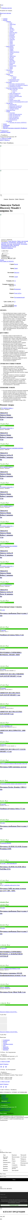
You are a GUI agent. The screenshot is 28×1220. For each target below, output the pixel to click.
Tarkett (11, 41)
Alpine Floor (12, 24)
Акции (5, 124)
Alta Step (11, 57)
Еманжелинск (6, 1162)
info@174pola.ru (5, 140)
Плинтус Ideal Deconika (15, 96)
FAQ (4, 1045)
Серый (16, 276)
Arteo (10, 27)
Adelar (11, 54)
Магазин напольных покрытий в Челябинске (15, 128)
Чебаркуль (23, 1159)
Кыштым (14, 1155)
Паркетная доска (13, 81)
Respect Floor (12, 65)
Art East (11, 53)
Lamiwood (12, 39)
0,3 (15, 285)
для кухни (9, 244)
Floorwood (12, 34)
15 (14, 301)
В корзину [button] (2, 425)
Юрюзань (23, 1165)
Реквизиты (6, 1048)
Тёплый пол (9, 103)
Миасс (13, 1159)
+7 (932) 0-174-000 (14, 3)
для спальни (24, 244)
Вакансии (5, 1047)
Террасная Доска (10, 110)
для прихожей (16, 244)
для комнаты (20, 242)
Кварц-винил (9, 46)
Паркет (8, 74)
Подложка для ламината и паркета (18, 85)
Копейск (5, 1168)
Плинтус (14, 90)
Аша (4, 1155)
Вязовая (5, 1160)
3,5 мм (9, 241)
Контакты (5, 126)
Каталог (5, 20)
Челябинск (23, 1161)
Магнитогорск (16, 1157)
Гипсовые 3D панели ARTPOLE (18, 122)
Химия (8, 111)
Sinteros (11, 71)
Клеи (13, 92)
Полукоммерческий (6, 246)
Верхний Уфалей (5, 1157)
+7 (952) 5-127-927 (5, 1081)
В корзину (4, 255)
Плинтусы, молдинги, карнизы (14, 88)
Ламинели (12, 45)
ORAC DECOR (13, 89)
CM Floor (11, 60)
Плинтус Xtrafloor (14, 94)
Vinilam (11, 49)
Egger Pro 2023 (13, 32)
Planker (11, 64)
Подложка (9, 82)
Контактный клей (14, 118)
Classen (11, 31)
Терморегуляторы (14, 108)
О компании (6, 125)
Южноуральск (24, 1163)
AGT (10, 25)
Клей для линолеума (14, 115)
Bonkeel (11, 59)
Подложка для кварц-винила (17, 83)
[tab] (14, 260)
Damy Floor (12, 61)
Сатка (13, 1163)
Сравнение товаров (5, 132)
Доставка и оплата (8, 1044)
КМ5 (11, 245)
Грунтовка (12, 112)
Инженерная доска (14, 79)
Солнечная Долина (15, 1167)
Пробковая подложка (15, 86)
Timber (11, 42)
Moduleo (11, 47)
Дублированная (5, 245)
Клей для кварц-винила (15, 114)
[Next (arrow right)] (2, 1151)
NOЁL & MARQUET (15, 93)
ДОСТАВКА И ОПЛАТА (7, 261)
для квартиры (12, 242)
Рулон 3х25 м (17, 293)
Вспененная (17, 289)
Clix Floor (11, 29)
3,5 (15, 280)
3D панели (9, 121)
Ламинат (8, 21)
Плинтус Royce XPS (14, 100)
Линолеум (9, 70)
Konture (11, 99)
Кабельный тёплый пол (15, 106)
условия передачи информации (8, 1201)
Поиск (14, 1179)
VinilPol (11, 50)
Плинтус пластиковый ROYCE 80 (18, 101)
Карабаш (5, 1166)
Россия (14, 246)
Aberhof (11, 28)
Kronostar (11, 35)
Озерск (14, 1161)
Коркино (5, 1170)
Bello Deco (12, 97)
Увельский (23, 1155)
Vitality (11, 43)
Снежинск (14, 1165)
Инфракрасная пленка (15, 107)
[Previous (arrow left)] (0, 1151)
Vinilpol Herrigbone (14, 52)
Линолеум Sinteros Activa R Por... (8, 1011)
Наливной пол (13, 119)
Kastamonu (12, 36)
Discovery (21, 199)
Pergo (10, 23)
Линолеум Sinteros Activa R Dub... (9, 1031)
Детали (2, 260)
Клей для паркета (14, 117)
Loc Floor (11, 38)
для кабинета (4, 242)
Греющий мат (13, 104)
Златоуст (5, 1164)
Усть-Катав (23, 1157)
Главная (5, 18)
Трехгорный (15, 1170)
